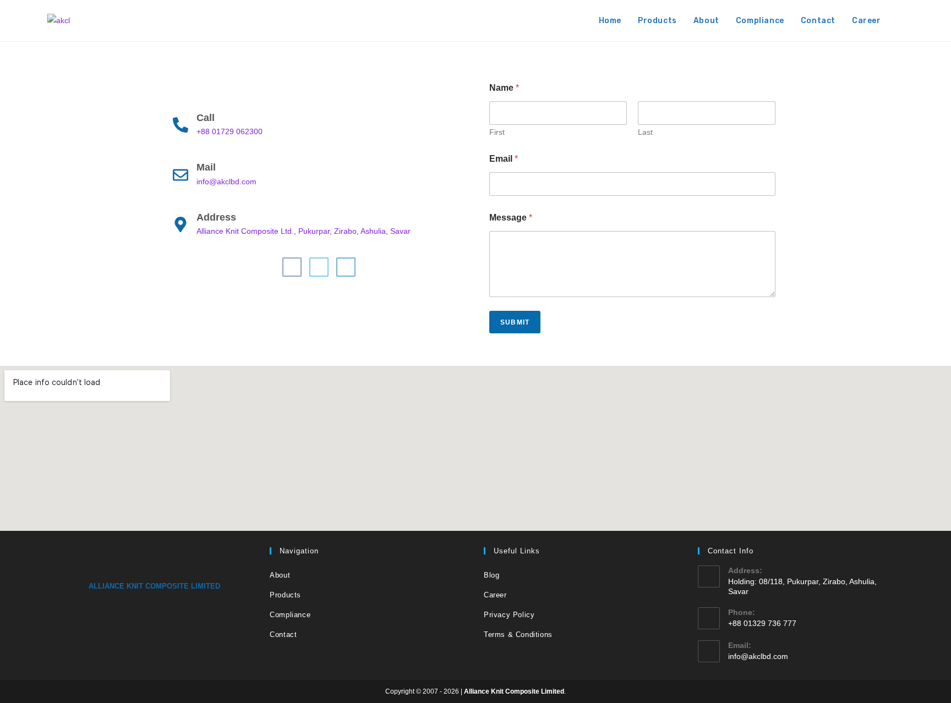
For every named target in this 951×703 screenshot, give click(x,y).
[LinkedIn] (346, 267)
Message (510, 217)
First (497, 132)
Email (503, 158)
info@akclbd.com (226, 181)
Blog (491, 575)
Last (645, 132)
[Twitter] (319, 267)
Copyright (399, 691)
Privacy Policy (509, 615)
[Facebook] (292, 267)
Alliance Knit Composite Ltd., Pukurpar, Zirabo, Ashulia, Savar (303, 231)
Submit (514, 322)
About (280, 575)
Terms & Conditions (518, 634)
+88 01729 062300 (229, 131)
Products (285, 595)
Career (495, 595)
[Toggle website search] (900, 20)
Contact (283, 634)
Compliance (290, 615)
